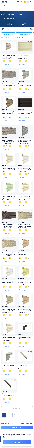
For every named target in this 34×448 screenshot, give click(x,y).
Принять (17, 442)
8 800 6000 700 (5, 423)
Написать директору (26, 423)
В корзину (6, 64)
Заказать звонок (17, 427)
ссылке (5, 437)
